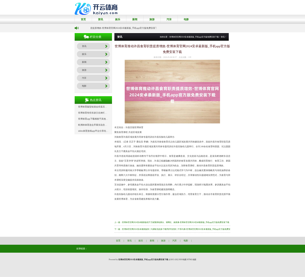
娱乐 (117, 19)
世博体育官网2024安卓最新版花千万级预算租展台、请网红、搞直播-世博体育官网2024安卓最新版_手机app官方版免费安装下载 (175, 222)
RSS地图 (182, 259)
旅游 (152, 19)
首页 (83, 19)
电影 (186, 19)
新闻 (134, 19)
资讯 (100, 19)
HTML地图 (191, 259)
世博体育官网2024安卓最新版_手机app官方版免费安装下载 (194, 37)
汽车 (169, 19)
